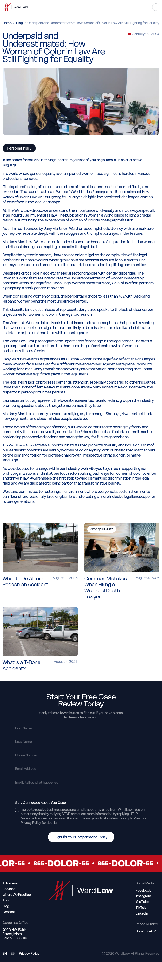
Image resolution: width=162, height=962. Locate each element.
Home (7, 23)
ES (13, 953)
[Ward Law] (15, 7)
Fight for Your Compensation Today (81, 837)
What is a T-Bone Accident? (21, 665)
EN (5, 953)
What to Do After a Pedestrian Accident (25, 581)
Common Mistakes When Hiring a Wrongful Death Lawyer (105, 587)
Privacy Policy (29, 953)
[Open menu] (155, 7)
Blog (19, 23)
